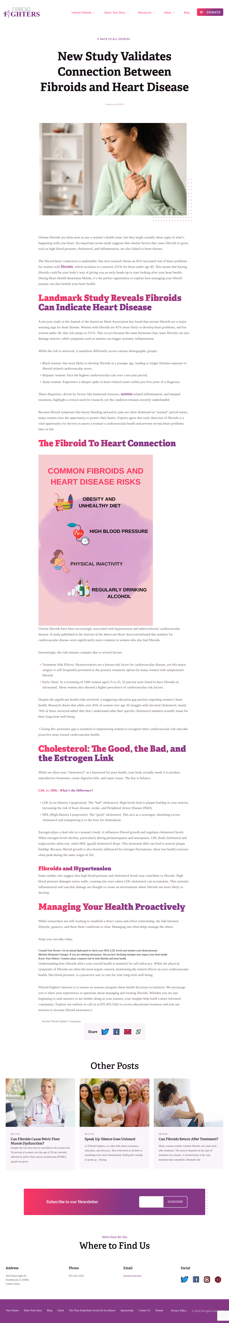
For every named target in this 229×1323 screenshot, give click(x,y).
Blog (186, 12)
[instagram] (207, 1279)
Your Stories (12, 1310)
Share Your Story (114, 12)
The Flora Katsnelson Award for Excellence (92, 1310)
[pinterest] (218, 1279)
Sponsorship (126, 1310)
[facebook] (196, 1279)
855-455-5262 (76, 1275)
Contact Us (144, 1310)
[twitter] (184, 1279)
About (167, 12)
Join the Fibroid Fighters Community (61, 1021)
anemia (126, 394)
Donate (213, 12)
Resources (145, 12)
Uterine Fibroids (82, 12)
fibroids (67, 266)
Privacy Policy (178, 1310)
